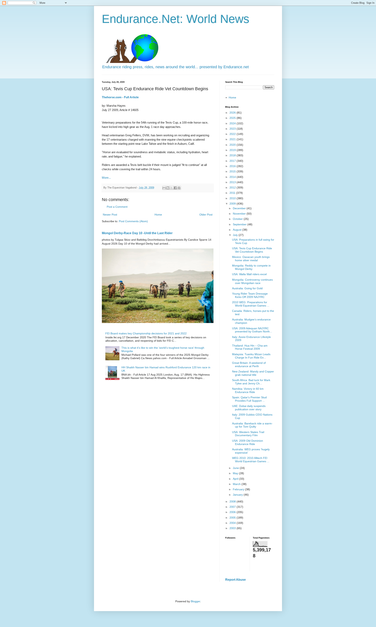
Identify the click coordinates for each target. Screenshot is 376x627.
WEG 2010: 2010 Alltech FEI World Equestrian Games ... (250, 459)
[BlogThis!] (168, 188)
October (238, 218)
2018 (233, 155)
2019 (233, 150)
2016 (233, 166)
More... (106, 177)
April (236, 478)
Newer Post (110, 214)
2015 (233, 171)
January (238, 494)
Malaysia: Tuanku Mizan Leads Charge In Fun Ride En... (251, 356)
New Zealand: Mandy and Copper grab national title (253, 373)
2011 (233, 192)
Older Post (205, 214)
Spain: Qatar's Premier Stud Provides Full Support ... (249, 399)
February (239, 489)
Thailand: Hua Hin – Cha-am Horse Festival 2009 (250, 347)
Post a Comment (117, 206)
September (240, 224)
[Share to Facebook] (175, 188)
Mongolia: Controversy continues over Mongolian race (252, 281)
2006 (233, 512)
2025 (233, 117)
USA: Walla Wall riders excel (249, 274)
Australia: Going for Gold (247, 288)
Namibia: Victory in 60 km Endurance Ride (248, 390)
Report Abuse (235, 579)
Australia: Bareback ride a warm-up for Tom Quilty (252, 425)
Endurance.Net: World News (175, 18)
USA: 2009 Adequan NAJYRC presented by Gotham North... (252, 330)
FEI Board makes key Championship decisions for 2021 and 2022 (146, 333)
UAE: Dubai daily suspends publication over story (249, 407)
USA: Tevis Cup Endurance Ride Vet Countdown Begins (252, 250)
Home (158, 214)
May (236, 473)
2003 (233, 528)
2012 (233, 187)
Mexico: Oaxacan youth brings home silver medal (251, 258)
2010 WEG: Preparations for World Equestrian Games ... (250, 304)
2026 (233, 112)
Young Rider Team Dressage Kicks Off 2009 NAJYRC (250, 295)
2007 (233, 506)
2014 (233, 176)
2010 (233, 198)
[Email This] (164, 188)
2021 (233, 139)
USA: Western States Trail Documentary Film (248, 433)
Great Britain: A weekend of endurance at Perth (249, 364)
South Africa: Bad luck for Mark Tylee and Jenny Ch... (251, 382)
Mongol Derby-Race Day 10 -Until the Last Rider (137, 233)
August (237, 229)
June (236, 468)
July (236, 235)
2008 (233, 501)
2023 (233, 128)
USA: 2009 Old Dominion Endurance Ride (247, 442)
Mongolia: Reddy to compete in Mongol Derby (251, 267)
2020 (233, 144)
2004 (233, 522)
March (237, 484)
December (240, 208)
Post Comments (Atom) (133, 221)
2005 (233, 517)
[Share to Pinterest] (179, 188)
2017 (233, 160)
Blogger (195, 601)
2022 (233, 134)
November (240, 213)
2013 (233, 182)
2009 (233, 203)
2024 (233, 123)
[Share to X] (172, 188)
